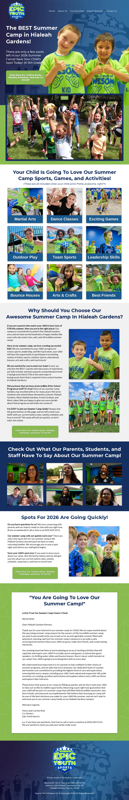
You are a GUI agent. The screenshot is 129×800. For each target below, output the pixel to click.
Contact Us (111, 11)
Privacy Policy (53, 777)
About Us (62, 11)
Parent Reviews (95, 11)
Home (52, 11)
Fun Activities (77, 11)
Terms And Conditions (72, 777)
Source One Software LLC (46, 793)
